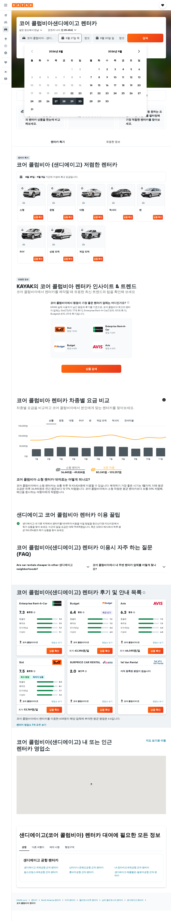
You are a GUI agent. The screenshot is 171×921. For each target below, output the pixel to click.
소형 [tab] (51, 420)
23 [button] (79, 93)
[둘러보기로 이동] (5, 39)
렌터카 (34, 900)
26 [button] (47, 101)
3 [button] (32, 77)
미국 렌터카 (70, 900)
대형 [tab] (71, 420)
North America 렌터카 (51, 900)
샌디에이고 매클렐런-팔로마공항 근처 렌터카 (136, 874)
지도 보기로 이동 (156, 740)
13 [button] (56, 85)
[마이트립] (5, 62)
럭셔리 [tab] (115, 420)
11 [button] (40, 85)
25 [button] (39, 101)
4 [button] (40, 77)
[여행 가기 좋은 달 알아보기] (5, 53)
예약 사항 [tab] (55, 847)
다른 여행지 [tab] (38, 847)
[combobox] (31, 30)
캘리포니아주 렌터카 (88, 900)
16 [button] (80, 85)
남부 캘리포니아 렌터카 (112, 900)
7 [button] (64, 77)
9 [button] (80, 77)
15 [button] (72, 85)
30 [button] (80, 101)
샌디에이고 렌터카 (135, 900)
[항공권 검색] (5, 15)
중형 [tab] (61, 420)
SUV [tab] (81, 420)
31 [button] (32, 109)
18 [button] (40, 93)
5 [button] (48, 77)
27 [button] (56, 101)
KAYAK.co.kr (22, 900)
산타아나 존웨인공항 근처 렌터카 (86, 867)
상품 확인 (38, 217)
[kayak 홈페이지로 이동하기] (22, 5)
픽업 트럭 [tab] (102, 420)
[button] (5, 5)
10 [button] (32, 85)
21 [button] (64, 93)
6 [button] (56, 77)
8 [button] (72, 77)
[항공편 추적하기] (5, 46)
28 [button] (63, 101)
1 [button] (71, 69)
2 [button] (80, 69)
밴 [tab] (90, 420)
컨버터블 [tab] (129, 420)
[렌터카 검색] (5, 29)
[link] (91, 369)
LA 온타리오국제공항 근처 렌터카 (132, 867)
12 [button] (48, 85)
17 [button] (32, 93)
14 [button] (64, 85)
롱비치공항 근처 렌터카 (81, 872)
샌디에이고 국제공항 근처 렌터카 (41, 867)
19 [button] (48, 93)
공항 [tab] (24, 847)
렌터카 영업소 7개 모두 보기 (31, 724)
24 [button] (31, 101)
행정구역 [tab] (69, 847)
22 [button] (71, 93)
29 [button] (71, 101)
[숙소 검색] (5, 22)
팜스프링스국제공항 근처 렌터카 (41, 872)
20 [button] (56, 93)
